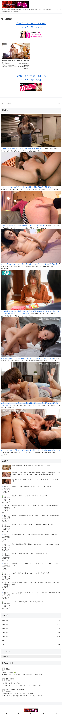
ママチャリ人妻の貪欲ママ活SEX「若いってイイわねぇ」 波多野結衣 (22, 225)
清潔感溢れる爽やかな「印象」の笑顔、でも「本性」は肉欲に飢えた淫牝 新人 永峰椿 (27, 358)
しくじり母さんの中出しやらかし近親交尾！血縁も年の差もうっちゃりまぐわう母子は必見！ (29, 264)
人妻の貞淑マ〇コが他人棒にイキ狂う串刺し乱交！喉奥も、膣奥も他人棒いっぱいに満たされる (30, 450)
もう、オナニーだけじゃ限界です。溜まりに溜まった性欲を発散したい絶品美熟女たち (27, 187)
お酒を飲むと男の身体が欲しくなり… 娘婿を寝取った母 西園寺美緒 (22, 148)
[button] (59, 103)
